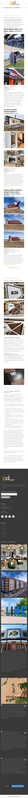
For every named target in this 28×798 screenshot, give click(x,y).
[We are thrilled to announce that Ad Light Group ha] (14, 744)
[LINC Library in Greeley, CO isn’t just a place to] (14, 611)
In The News (16, 15)
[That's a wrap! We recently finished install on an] (14, 717)
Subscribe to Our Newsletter (8, 491)
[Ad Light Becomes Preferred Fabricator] (14, 377)
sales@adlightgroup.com (6, 508)
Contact (4, 536)
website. (10, 353)
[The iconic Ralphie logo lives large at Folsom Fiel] (14, 637)
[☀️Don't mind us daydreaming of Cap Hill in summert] (14, 691)
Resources (17, 7)
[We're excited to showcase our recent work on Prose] (14, 557)
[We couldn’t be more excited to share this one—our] (14, 664)
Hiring (3, 534)
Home (3, 525)
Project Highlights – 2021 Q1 (12, 17)
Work (3, 530)
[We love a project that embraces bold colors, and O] (14, 771)
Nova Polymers (17, 396)
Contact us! (17, 267)
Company (4, 528)
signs (8, 435)
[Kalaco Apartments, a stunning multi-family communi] (14, 584)
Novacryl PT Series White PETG (13, 280)
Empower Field (12, 101)
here (15, 452)
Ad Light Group (8, 7)
